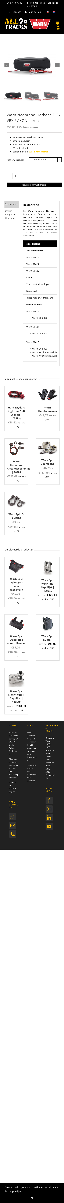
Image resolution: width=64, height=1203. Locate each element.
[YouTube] (49, 826)
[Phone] (12, 834)
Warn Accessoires (38, 151)
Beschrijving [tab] (11, 204)
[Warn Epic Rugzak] (47, 616)
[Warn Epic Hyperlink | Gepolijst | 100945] (47, 558)
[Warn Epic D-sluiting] (16, 494)
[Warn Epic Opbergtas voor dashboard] (16, 558)
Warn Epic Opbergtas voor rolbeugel (16, 640)
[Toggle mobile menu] (58, 22)
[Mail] (12, 825)
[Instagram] (49, 809)
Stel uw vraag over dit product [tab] (11, 214)
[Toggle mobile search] (58, 25)
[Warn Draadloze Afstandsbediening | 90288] (16, 440)
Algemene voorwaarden (31, 751)
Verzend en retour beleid (31, 742)
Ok (32, 1198)
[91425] (32, 65)
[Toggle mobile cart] (58, 29)
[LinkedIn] (49, 817)
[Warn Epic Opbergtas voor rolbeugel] (16, 616)
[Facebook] (49, 800)
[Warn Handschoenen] (47, 387)
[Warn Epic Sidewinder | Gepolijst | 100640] (16, 670)
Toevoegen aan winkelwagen (34, 185)
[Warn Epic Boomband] (47, 440)
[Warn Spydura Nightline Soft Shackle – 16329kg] (16, 387)
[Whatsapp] (12, 816)
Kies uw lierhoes (15, 159)
